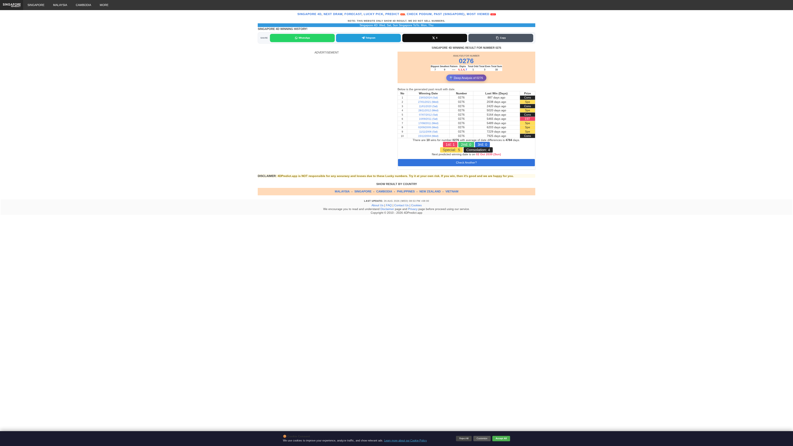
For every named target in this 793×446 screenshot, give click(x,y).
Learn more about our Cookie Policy (405, 440)
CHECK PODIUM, (420, 14)
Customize (482, 438)
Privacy (413, 209)
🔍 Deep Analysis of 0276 (466, 77)
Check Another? (466, 162)
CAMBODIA (83, 5)
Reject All (463, 438)
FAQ (389, 205)
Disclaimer (387, 209)
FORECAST (353, 14)
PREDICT (392, 14)
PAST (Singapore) (449, 14)
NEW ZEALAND (430, 191)
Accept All (501, 438)
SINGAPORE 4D (309, 14)
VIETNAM (451, 191)
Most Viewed (478, 14)
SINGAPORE (35, 5)
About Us (377, 205)
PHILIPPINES (406, 191)
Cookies (416, 205)
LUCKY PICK (373, 14)
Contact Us (401, 205)
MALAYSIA (60, 5)
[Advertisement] (326, 83)
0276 (466, 61)
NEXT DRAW (333, 14)
